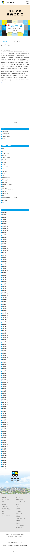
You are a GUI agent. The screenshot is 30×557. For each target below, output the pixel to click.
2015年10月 (5, 448)
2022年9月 (4, 297)
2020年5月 (4, 348)
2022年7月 (4, 301)
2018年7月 (4, 388)
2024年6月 (4, 259)
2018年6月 (4, 390)
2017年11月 (5, 402)
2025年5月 (4, 239)
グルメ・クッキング (6, 157)
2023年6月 (4, 281)
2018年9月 (4, 384)
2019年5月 (4, 370)
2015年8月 (4, 451)
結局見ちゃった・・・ (6, 133)
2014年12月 (5, 466)
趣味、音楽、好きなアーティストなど (9, 197)
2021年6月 (4, 324)
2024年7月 (4, 257)
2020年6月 (4, 346)
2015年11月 (5, 446)
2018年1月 (4, 399)
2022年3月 (4, 308)
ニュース (4, 164)
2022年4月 (4, 306)
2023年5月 (4, 283)
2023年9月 (4, 275)
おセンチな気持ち (6, 134)
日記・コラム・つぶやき (7, 184)
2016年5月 (4, 435)
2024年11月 (5, 250)
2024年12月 (5, 248)
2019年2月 (4, 375)
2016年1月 (4, 442)
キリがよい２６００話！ (6, 136)
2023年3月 (4, 286)
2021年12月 (5, 313)
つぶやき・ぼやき (16, 41)
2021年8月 (4, 321)
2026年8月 (4, 212)
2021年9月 (4, 319)
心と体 (3, 173)
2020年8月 (4, 342)
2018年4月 (4, 393)
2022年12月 (5, 292)
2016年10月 (5, 426)
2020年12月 (5, 335)
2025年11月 (5, 228)
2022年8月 (4, 299)
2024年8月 (4, 255)
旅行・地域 (4, 182)
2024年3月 (4, 264)
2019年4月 (4, 371)
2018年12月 (5, 379)
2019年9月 (4, 362)
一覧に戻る (15, 122)
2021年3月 (4, 330)
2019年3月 (4, 373)
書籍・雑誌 (4, 188)
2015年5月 (4, 457)
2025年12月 (5, 226)
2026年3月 (4, 221)
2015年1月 (4, 464)
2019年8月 (4, 364)
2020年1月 (4, 355)
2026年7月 (4, 214)
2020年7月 (4, 344)
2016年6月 (4, 433)
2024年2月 (4, 266)
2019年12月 (5, 357)
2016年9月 (4, 428)
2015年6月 (4, 455)
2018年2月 (4, 397)
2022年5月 (4, 304)
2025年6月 (4, 237)
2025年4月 (4, 241)
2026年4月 (4, 219)
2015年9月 (4, 449)
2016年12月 (5, 422)
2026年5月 (4, 217)
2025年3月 (4, 243)
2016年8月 (4, 429)
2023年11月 (5, 272)
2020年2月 (4, 353)
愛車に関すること (6, 177)
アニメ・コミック (5, 153)
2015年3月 (4, 460)
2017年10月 (5, 404)
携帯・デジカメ (5, 179)
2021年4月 (4, 328)
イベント (4, 155)
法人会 (3, 151)
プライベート (5, 166)
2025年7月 (4, 235)
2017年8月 (4, 408)
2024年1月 (4, 268)
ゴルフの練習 (5, 131)
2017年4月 (4, 415)
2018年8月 (4, 386)
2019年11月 (5, 359)
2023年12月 (5, 270)
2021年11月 (5, 315)
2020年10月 (5, 339)
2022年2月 (4, 310)
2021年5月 (4, 326)
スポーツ (4, 159)
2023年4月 (4, 284)
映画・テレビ (4, 186)
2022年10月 (5, 295)
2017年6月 (4, 411)
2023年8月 (4, 277)
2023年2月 (4, 288)
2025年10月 (5, 230)
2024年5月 (4, 261)
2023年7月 (4, 279)
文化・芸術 (4, 180)
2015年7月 (4, 453)
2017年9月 (4, 406)
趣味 (3, 195)
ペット (3, 168)
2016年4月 (4, 437)
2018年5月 (4, 391)
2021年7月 (4, 322)
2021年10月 (5, 317)
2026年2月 (4, 223)
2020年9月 (4, 341)
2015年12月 (5, 444)
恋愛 (3, 175)
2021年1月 (4, 333)
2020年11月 (5, 337)
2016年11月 (5, 424)
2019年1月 (4, 377)
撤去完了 (4, 138)
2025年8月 (4, 234)
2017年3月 (4, 417)
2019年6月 (4, 368)
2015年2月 (4, 462)
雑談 (3, 148)
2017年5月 (4, 413)
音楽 (3, 202)
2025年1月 (4, 246)
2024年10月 (5, 252)
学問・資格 (4, 171)
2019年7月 (4, 366)
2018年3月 (4, 395)
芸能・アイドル (5, 193)
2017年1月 (4, 420)
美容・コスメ (4, 191)
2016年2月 (4, 440)
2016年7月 (4, 431)
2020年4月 (4, 350)
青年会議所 (4, 200)
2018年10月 (5, 382)
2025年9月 (4, 232)
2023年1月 (4, 290)
